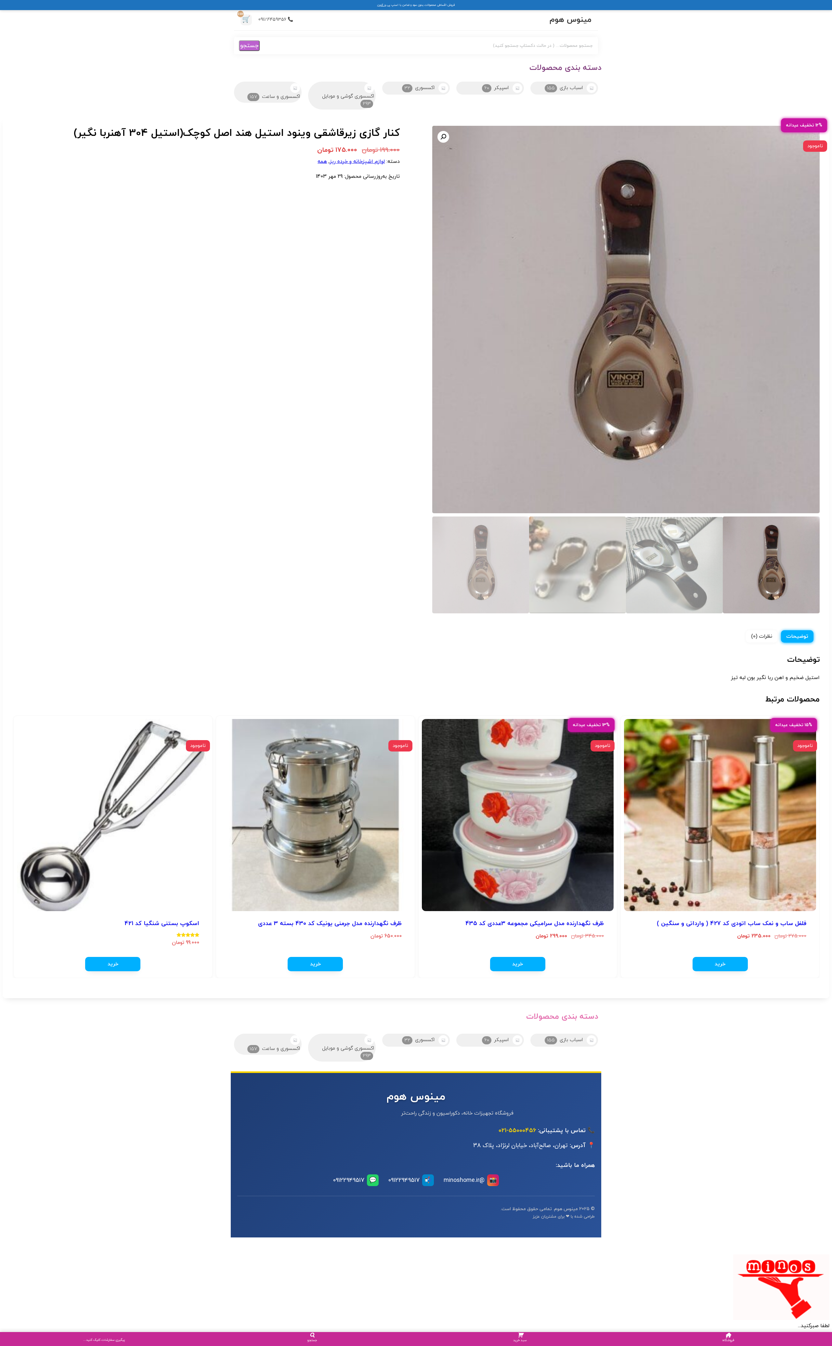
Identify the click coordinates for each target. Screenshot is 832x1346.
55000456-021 (517, 1131)
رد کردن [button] (381, 5)
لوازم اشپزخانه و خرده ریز (357, 161)
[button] (443, 137)
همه (322, 161)
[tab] (797, 636)
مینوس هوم (571, 19)
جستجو (249, 46)
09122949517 (410, 1180)
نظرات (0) (761, 636)
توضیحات (797, 636)
